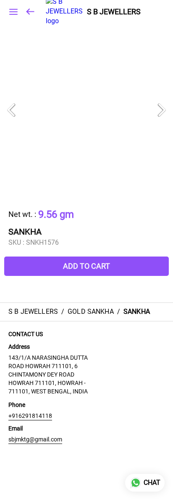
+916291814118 (30, 415)
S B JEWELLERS (114, 12)
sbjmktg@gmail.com (35, 439)
